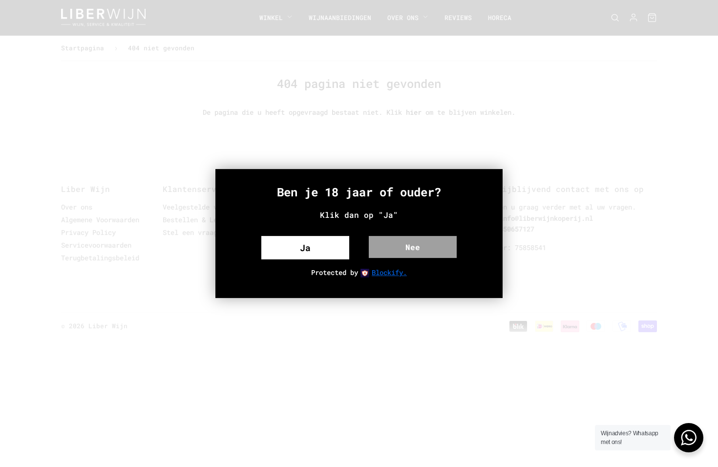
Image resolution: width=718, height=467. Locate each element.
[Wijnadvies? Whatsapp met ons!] (688, 437)
